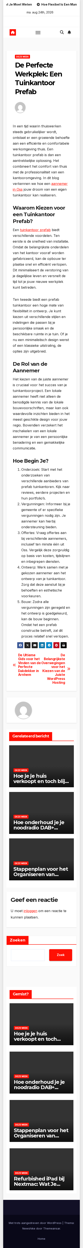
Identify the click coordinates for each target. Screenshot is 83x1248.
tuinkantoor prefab (35, 230)
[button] (62, 32)
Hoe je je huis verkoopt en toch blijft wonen (41, 781)
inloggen (30, 911)
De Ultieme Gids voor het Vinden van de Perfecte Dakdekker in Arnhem (29, 665)
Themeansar (51, 1228)
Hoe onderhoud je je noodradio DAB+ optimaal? (38, 827)
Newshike (28, 1228)
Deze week (22, 56)
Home (41, 1238)
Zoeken (17, 940)
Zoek (60, 955)
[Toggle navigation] (38, 32)
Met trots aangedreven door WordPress (35, 1223)
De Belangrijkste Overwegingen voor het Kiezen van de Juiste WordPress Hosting (53, 669)
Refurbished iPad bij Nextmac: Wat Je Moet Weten (39, 1184)
